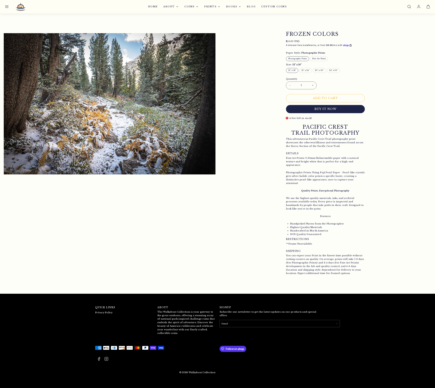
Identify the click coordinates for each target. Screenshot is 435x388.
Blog (251, 6)
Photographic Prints (297, 59)
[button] (7, 7)
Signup (225, 307)
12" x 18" (292, 70)
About (169, 6)
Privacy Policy (104, 312)
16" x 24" (305, 70)
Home (153, 6)
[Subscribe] (337, 323)
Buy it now (325, 109)
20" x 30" (319, 70)
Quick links (105, 307)
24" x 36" (333, 70)
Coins (189, 6)
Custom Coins (274, 6)
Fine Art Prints (319, 59)
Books (231, 6)
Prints (210, 6)
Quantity (291, 78)
